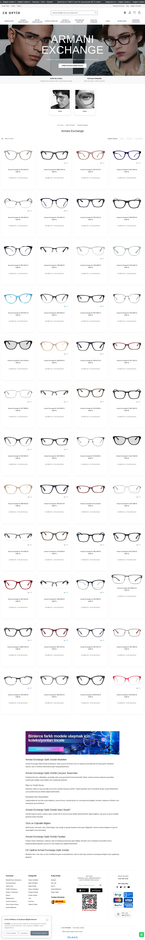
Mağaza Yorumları (136, 6)
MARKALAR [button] (9, 21)
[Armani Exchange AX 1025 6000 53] (90, 585)
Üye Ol (53, 886)
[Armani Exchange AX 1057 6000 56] (127, 632)
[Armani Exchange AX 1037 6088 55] (18, 394)
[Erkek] (60, 99)
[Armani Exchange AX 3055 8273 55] (90, 346)
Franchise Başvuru (11, 901)
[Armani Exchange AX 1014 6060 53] (54, 394)
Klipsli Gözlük (32, 886)
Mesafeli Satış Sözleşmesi (13, 880)
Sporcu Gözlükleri (33, 889)
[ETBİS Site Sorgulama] (89, 903)
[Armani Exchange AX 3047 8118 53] (18, 585)
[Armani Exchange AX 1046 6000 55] (54, 585)
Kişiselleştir (24, 933)
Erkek (60, 111)
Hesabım (53, 880)
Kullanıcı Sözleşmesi (12, 892)
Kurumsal (9, 876)
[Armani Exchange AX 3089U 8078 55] (54, 155)
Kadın (85, 111)
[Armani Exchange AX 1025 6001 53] (54, 203)
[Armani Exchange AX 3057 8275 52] (90, 155)
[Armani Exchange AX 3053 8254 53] (127, 680)
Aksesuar (31, 901)
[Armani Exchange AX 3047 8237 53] (90, 632)
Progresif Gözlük (33, 892)
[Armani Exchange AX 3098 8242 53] (54, 680)
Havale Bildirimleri (11, 907)
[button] (130, 13)
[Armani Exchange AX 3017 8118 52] (127, 346)
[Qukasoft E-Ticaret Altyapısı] (72, 938)
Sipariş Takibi (55, 892)
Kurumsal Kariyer (11, 883)
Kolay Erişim (55, 876)
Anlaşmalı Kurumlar (118, 6)
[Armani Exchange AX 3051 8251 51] (18, 251)
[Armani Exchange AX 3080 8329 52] (54, 346)
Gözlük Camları (32, 895)
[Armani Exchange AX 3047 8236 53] (127, 155)
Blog (127, 6)
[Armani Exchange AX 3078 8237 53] (18, 298)
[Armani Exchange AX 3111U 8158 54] (18, 346)
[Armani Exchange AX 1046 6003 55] (18, 203)
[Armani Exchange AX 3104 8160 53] (127, 251)
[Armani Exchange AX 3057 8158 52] (127, 537)
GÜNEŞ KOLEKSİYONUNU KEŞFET (72, 65)
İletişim (19, 6)
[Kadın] (84, 99)
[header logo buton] (10, 13)
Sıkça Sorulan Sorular (12, 904)
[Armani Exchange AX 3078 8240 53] (18, 155)
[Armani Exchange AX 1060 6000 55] (54, 251)
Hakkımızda (9, 886)
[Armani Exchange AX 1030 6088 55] (90, 251)
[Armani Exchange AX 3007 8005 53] (90, 298)
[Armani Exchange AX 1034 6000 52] (127, 298)
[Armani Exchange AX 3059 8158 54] (90, 680)
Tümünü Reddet (11, 933)
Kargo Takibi (5, 6)
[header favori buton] (134, 13)
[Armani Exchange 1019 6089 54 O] (127, 579)
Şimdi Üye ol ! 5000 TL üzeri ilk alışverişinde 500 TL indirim (79, 2)
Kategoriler (32, 876)
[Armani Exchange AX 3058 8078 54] (127, 203)
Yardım (13, 6)
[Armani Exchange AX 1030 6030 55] (18, 680)
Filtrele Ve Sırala (9, 138)
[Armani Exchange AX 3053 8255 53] (54, 298)
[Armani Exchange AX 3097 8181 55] (90, 203)
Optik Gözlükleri (33, 883)
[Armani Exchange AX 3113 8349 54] (90, 394)
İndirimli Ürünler (32, 904)
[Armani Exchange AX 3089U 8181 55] (18, 632)
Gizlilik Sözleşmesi (11, 889)
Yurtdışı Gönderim (58, 897)
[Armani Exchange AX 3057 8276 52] (54, 632)
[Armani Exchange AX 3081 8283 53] (127, 394)
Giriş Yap (53, 883)
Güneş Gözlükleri (33, 880)
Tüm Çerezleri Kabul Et (39, 933)
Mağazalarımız (10, 898)
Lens (29, 898)
